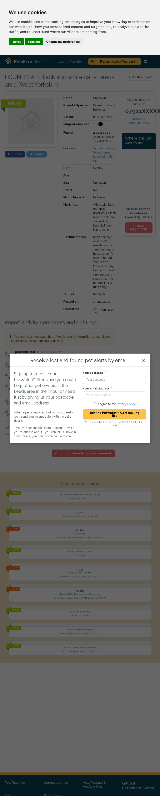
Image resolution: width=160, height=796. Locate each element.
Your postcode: (93, 372)
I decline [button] (34, 41)
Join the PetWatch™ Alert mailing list (114, 414)
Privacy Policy (126, 404)
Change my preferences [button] (63, 41)
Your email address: (96, 388)
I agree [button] (16, 41)
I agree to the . (117, 404)
